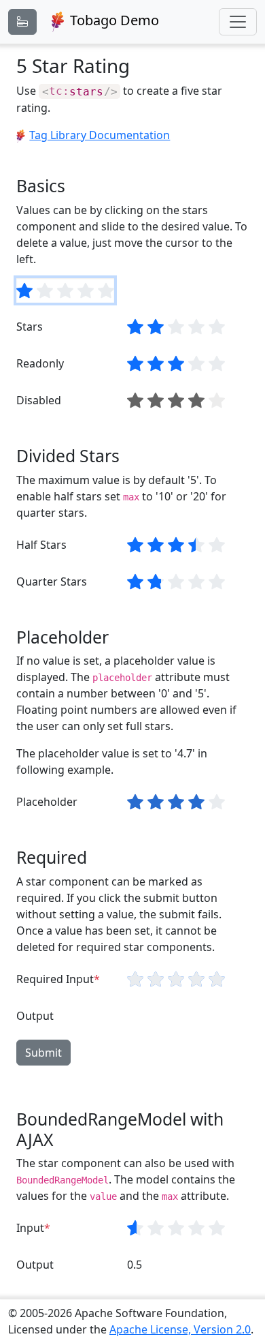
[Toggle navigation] (238, 21)
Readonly (40, 363)
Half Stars (41, 544)
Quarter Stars (51, 581)
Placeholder (46, 801)
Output (35, 1015)
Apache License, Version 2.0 (180, 1329)
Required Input (55, 978)
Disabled (38, 400)
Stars (29, 326)
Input (30, 1227)
